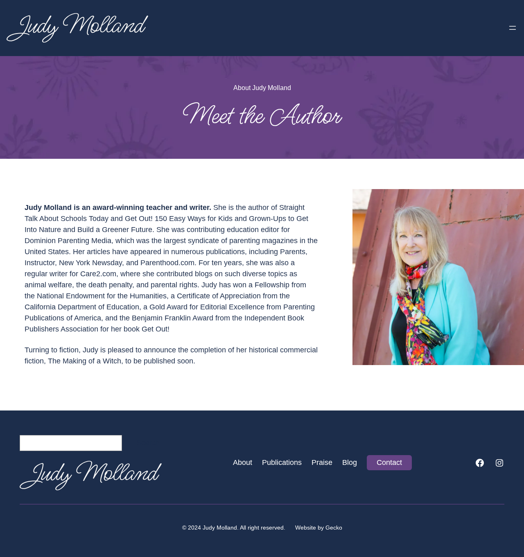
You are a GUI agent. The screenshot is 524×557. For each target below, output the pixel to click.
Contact (389, 462)
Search (148, 443)
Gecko (333, 527)
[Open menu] (512, 28)
